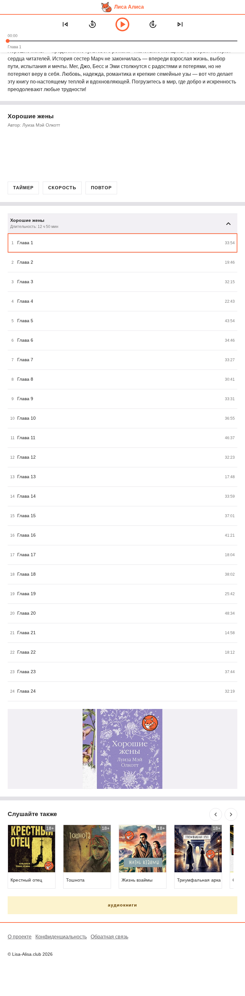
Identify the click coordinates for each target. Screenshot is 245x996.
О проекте (20, 936)
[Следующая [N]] (180, 24)
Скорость (62, 187)
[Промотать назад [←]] (92, 24)
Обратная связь (109, 936)
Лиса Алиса (129, 7)
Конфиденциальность (61, 936)
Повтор (101, 187)
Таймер (23, 187)
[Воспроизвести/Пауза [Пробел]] (122, 24)
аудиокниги (122, 904)
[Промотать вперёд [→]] (152, 24)
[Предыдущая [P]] (65, 24)
